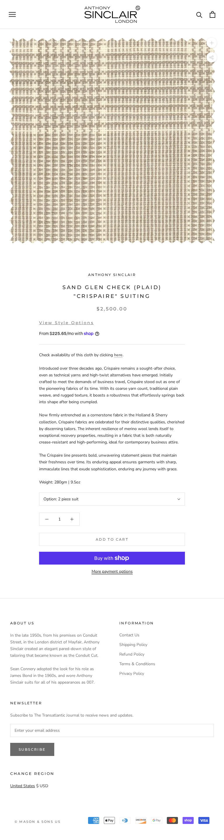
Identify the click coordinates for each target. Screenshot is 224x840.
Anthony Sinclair (112, 275)
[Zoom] (211, 42)
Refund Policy (131, 654)
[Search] (199, 14)
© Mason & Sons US (38, 822)
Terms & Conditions (137, 664)
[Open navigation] (12, 14)
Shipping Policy (133, 644)
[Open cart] (212, 14)
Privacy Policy (131, 673)
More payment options (112, 571)
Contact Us (129, 635)
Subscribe (32, 749)
